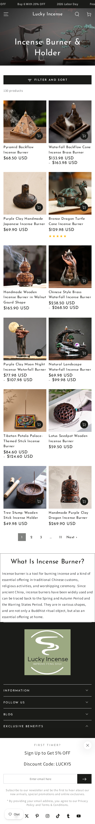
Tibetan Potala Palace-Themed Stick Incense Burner (23, 441)
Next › (71, 537)
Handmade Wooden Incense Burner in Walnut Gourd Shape (24, 297)
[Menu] (6, 14)
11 (60, 537)
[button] (77, 14)
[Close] (88, 745)
